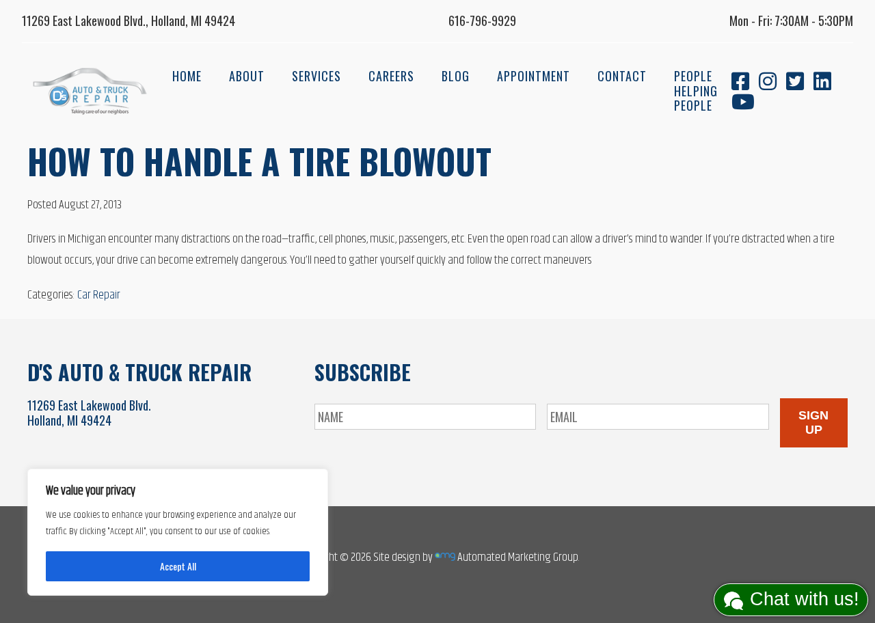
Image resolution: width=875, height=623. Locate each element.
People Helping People (696, 90)
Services (316, 76)
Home (187, 76)
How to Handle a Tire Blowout (259, 160)
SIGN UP (813, 423)
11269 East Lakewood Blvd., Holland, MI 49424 (128, 20)
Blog (456, 76)
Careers (391, 76)
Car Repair (98, 295)
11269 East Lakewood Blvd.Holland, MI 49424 (89, 412)
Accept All (178, 566)
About (247, 76)
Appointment (533, 76)
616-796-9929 (482, 20)
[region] (177, 532)
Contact (622, 76)
